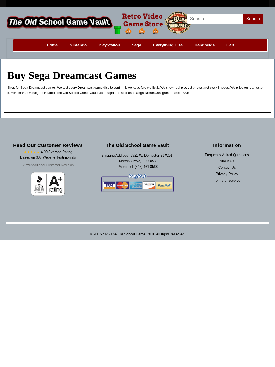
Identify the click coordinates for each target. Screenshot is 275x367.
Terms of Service (227, 180)
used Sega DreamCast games (150, 93)
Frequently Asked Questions (227, 155)
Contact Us (227, 167)
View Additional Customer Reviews (48, 165)
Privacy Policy (227, 174)
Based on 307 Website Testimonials (48, 157)
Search (253, 18)
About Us (227, 161)
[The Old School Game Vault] (100, 22)
